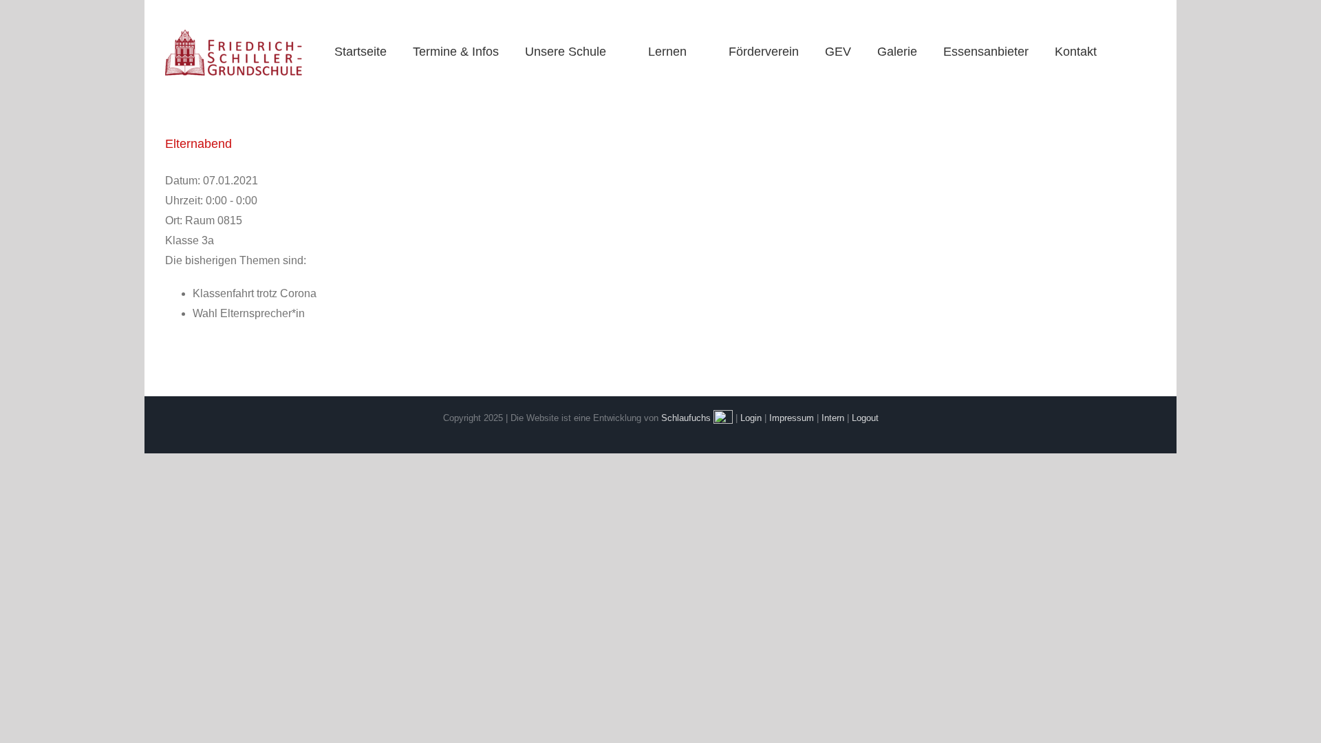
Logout (865, 418)
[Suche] (1127, 51)
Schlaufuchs (686, 418)
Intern (832, 418)
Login (751, 418)
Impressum (791, 418)
